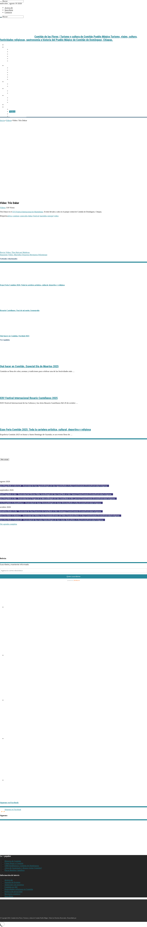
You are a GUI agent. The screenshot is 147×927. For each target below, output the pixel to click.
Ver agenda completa (8, 524)
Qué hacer (9, 82)
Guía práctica (10, 47)
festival (36, 216)
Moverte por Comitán (18, 52)
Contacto (8, 12)
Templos (13, 72)
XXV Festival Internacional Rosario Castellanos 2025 (29, 398)
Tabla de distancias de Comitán (22, 54)
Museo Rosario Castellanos (11, 708)
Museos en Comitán (18, 75)
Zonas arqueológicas (18, 93)
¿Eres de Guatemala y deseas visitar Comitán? (23, 868)
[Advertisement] (73, 139)
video (56, 216)
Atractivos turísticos (13, 88)
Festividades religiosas (19, 86)
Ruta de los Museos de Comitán (9, 620)
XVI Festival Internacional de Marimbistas (27, 212)
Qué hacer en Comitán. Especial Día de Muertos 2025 (29, 366)
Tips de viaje (15, 59)
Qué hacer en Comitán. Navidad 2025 (14, 336)
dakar (30, 216)
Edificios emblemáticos (19, 70)
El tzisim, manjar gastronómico (22, 100)
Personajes (14, 77)
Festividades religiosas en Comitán (19, 889)
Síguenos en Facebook (9, 803)
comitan (16, 216)
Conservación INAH (18, 116)
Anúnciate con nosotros (14, 885)
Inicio (7, 45)
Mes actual (4, 459)
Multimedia (10, 107)
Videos (12, 112)
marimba (43, 216)
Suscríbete (9, 10)
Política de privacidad (13, 892)
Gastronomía (10, 95)
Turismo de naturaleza (19, 91)
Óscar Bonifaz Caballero (15, 870)
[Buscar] (1, 1)
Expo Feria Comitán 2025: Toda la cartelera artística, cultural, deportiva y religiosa (45, 429)
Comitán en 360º (16, 79)
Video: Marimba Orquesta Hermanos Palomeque (23, 255)
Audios (13, 109)
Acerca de (9, 8)
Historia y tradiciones (18, 68)
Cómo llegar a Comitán (19, 49)
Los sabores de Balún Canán (21, 98)
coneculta (24, 216)
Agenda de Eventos (12, 882)
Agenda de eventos (17, 84)
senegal (50, 216)
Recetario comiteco (17, 102)
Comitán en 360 (11, 887)
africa (10, 216)
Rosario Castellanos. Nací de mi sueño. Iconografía (19, 310)
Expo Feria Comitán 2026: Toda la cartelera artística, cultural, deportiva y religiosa (32, 285)
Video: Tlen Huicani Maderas (15, 252)
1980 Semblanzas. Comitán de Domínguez (22, 866)
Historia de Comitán (13, 861)
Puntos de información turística (22, 56)
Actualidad (9, 105)
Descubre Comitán (12, 65)
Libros (12, 114)
